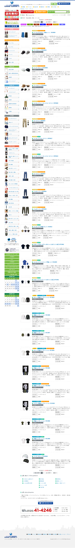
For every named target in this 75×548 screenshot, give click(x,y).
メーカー (56, 24)
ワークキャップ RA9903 (40, 85)
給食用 (10, 77)
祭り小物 (11, 222)
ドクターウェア (12, 92)
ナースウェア (12, 88)
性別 (30, 24)
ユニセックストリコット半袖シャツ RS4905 (45, 262)
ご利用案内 (26, 481)
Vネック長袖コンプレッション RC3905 (44, 297)
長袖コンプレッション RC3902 (42, 385)
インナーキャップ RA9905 (41, 67)
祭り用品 (54, 6)
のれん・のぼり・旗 (13, 195)
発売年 (49, 24)
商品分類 (23, 24)
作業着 (48, 6)
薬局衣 (10, 107)
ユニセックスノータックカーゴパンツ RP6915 (46, 156)
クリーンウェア (12, 81)
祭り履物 (11, 199)
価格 (62, 24)
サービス (29, 6)
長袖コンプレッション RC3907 (42, 332)
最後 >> (55, 22)
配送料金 (58, 479)
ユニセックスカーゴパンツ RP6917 (43, 138)
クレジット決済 (43, 485)
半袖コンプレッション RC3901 (42, 368)
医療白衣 (42, 6)
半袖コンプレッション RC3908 (42, 438)
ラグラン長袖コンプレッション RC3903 (44, 403)
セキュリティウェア (13, 137)
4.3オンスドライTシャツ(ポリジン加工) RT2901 (46, 279)
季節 (36, 24)
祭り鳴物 (11, 164)
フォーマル (11, 43)
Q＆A (12, 259)
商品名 (43, 24)
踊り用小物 (11, 203)
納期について (59, 481)
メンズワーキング (12, 118)
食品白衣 (36, 6)
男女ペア (11, 122)
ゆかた (10, 214)
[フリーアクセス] (53, 4)
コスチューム (12, 152)
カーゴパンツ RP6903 (39, 173)
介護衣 (10, 111)
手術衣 (10, 96)
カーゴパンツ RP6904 (39, 120)
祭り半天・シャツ (12, 168)
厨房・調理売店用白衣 (13, 73)
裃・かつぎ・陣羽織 (13, 183)
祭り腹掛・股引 (12, 180)
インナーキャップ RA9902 (41, 456)
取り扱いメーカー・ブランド (27, 8)
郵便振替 (42, 481)
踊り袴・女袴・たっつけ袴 (13, 157)
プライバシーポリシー (12, 264)
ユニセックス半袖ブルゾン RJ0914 (43, 226)
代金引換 (42, 487)
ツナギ (10, 134)
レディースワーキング (13, 126)
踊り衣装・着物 (12, 172)
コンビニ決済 (43, 483)
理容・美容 (11, 62)
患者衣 (10, 99)
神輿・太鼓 (11, 176)
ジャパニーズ (12, 50)
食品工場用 (11, 69)
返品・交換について (61, 483)
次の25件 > (49, 22)
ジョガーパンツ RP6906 (40, 209)
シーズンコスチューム (13, 187)
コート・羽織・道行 (13, 234)
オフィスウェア (12, 32)
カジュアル (10, 46)
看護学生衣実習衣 (12, 103)
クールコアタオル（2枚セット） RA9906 (44, 32)
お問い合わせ (12, 269)
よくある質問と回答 (28, 483)
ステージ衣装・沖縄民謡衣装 (13, 149)
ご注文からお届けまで (28, 479)
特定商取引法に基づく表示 (12, 254)
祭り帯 (10, 207)
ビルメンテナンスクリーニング (12, 130)
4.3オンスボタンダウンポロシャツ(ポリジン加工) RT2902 (49, 244)
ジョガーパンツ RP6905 (40, 191)
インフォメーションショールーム (13, 36)
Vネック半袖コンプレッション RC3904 (44, 350)
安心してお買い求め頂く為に (12, 267)
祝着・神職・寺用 (12, 230)
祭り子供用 (11, 160)
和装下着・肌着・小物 (13, 226)
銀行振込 (42, 479)
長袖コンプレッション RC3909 (42, 315)
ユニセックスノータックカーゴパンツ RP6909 (46, 103)
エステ (10, 58)
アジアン (11, 54)
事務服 (23, 6)
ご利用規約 (12, 261)
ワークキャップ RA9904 (40, 50)
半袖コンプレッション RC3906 (42, 421)
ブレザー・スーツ (12, 141)
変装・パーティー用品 (13, 210)
